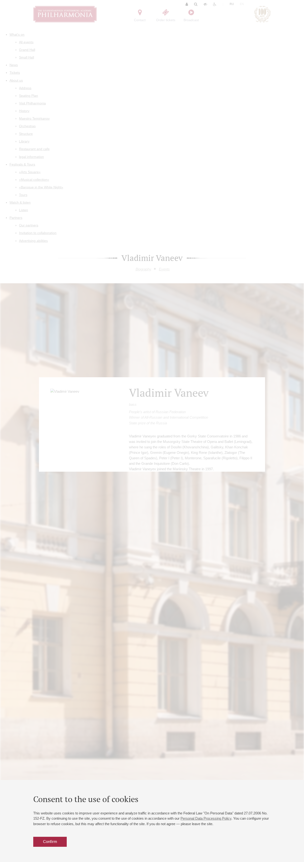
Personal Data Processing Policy (205, 818)
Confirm (50, 841)
